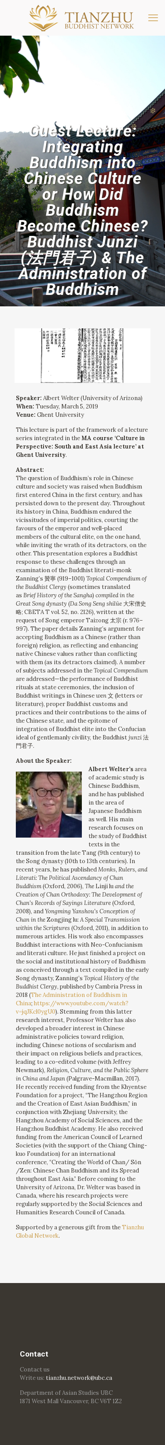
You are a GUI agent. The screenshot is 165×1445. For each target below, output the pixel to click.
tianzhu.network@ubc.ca (79, 1378)
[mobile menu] (153, 17)
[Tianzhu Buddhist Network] (82, 17)
